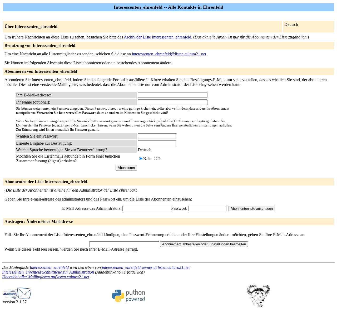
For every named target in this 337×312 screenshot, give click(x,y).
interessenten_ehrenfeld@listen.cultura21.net (169, 54)
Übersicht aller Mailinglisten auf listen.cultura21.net (45, 277)
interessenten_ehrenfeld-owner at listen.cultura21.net (146, 267)
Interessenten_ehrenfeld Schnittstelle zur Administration (48, 272)
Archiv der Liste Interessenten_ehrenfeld (157, 37)
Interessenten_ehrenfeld (49, 267)
